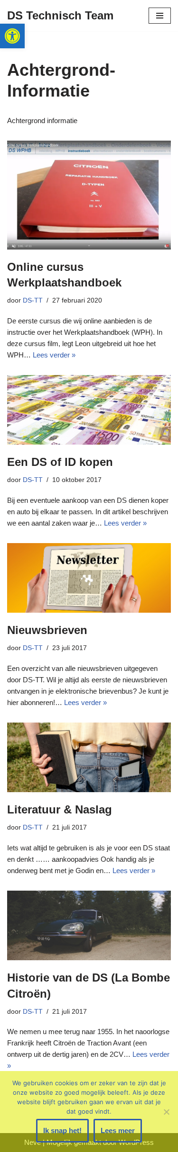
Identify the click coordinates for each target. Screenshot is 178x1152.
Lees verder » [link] (54, 355)
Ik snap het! (62, 1130)
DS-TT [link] (33, 300)
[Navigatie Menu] (160, 16)
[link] (12, 36)
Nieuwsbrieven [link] (47, 630)
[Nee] (166, 1111)
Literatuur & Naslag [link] (59, 809)
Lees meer (118, 1130)
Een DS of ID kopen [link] (60, 461)
